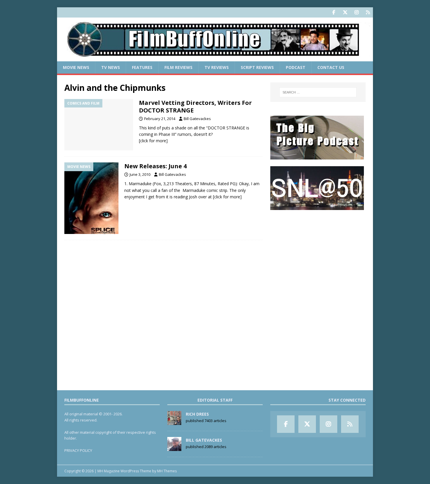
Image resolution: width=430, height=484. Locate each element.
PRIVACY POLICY (78, 450)
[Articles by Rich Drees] (174, 421)
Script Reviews (257, 67)
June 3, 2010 (140, 174)
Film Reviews (178, 67)
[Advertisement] (318, 252)
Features (142, 67)
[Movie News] (91, 198)
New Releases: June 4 (155, 166)
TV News (110, 67)
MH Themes (167, 471)
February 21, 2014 (159, 118)
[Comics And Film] (98, 125)
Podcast (295, 67)
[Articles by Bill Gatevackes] (174, 447)
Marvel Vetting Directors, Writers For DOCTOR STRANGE (195, 106)
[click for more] (153, 140)
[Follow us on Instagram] (356, 12)
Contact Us (330, 67)
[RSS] (368, 12)
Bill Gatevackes (197, 118)
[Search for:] (318, 92)
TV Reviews (216, 67)
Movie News (76, 67)
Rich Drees (197, 414)
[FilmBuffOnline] (215, 58)
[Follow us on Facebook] (333, 12)
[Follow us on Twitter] (345, 12)
